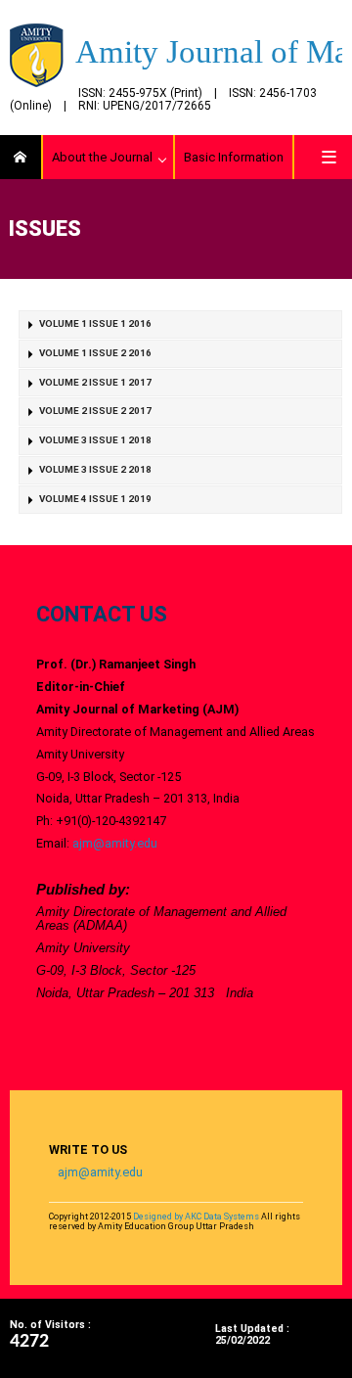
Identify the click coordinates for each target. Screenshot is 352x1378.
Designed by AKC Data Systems (196, 1216)
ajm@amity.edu (114, 843)
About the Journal (102, 157)
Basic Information (234, 157)
